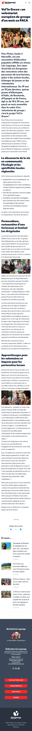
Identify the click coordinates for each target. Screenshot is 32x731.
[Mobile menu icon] (29, 3)
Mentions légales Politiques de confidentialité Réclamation (17, 725)
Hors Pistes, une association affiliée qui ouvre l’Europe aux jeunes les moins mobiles (21, 568)
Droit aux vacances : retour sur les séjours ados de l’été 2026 (21, 581)
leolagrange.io (21, 640)
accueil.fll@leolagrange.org (16, 664)
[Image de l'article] (6, 545)
